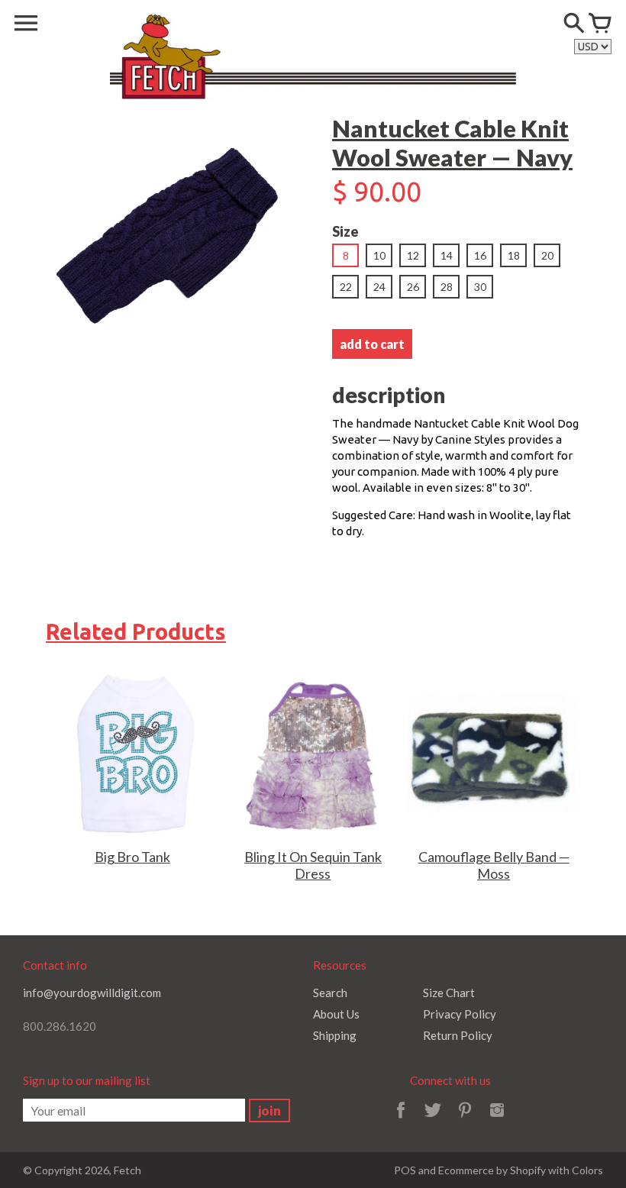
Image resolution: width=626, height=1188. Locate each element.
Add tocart (372, 344)
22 (346, 286)
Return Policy (457, 1035)
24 (379, 286)
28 (446, 286)
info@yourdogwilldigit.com (92, 992)
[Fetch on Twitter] (433, 1120)
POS (405, 1170)
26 (413, 286)
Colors (587, 1170)
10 (379, 255)
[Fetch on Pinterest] (465, 1120)
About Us (336, 1014)
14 (446, 255)
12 (413, 255)
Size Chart (449, 992)
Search (330, 992)
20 (547, 255)
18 (514, 255)
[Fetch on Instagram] (497, 1120)
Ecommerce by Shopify (492, 1170)
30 (480, 286)
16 (480, 255)
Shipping (335, 1035)
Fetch (127, 1170)
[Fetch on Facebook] (401, 1120)
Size (345, 231)
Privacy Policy (459, 1014)
